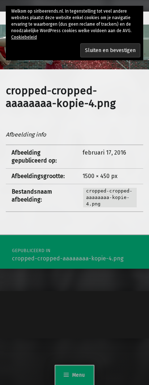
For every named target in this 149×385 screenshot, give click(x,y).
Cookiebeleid (24, 37)
